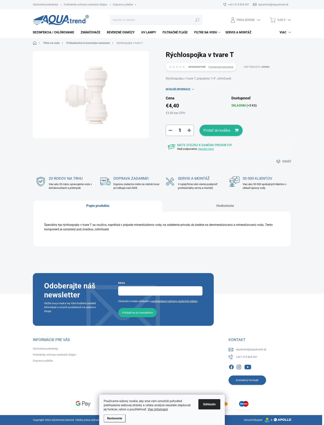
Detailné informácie (178, 89)
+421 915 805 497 (246, 356)
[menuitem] (55, 32)
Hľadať (197, 19)
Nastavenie (114, 418)
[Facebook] (231, 366)
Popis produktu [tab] (97, 206)
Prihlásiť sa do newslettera (137, 312)
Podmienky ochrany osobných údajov (85, 4)
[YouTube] (248, 366)
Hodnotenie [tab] (225, 206)
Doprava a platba (123, 4)
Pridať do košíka (216, 130)
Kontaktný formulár (247, 380)
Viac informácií (158, 409)
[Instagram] (239, 366)
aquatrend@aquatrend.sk (251, 349)
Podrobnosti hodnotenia (220, 67)
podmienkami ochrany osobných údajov (174, 301)
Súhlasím (209, 404)
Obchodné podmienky (45, 4)
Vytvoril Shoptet (253, 419)
